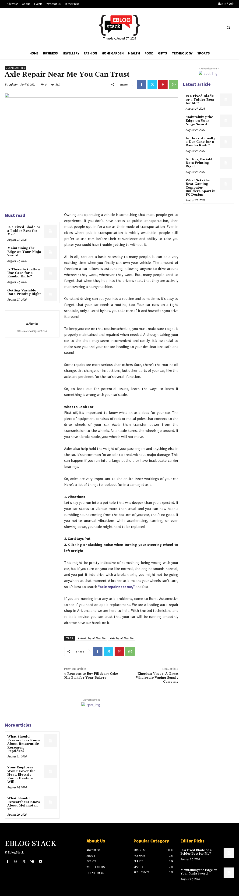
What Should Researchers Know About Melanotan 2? (23, 803)
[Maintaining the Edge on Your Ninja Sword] (50, 252)
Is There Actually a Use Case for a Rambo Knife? (23, 273)
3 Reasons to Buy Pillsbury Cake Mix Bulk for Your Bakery (91, 676)
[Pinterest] (163, 84)
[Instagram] (16, 861)
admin (13, 84)
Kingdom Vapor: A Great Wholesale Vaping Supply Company (157, 678)
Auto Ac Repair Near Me (91, 638)
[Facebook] (141, 84)
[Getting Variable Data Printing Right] (50, 294)
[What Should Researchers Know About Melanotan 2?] (50, 802)
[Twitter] (152, 84)
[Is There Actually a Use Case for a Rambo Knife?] (50, 273)
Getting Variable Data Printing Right (24, 292)
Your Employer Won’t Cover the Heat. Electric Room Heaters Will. (21, 774)
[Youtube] (40, 861)
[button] (228, 27)
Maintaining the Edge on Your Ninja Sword (24, 252)
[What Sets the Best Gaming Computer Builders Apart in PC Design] (226, 184)
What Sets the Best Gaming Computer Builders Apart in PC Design (200, 187)
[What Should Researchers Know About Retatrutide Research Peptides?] (50, 740)
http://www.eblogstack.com (32, 331)
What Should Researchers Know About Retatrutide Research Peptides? (23, 744)
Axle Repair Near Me (121, 638)
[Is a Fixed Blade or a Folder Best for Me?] (50, 231)
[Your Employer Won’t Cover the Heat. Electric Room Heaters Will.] (50, 771)
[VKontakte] (32, 861)
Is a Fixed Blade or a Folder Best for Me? (23, 231)
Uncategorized (15, 67)
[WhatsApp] (173, 84)
